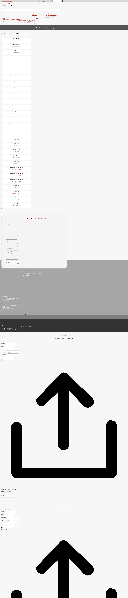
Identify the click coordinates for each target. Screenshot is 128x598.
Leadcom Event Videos (32, 20)
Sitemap (15, 330)
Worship (10, 22)
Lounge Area (55, 23)
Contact (7, 24)
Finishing (30, 21)
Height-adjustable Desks (50, 15)
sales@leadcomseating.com (7, 1)
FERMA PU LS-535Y (16, 95)
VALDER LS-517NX (16, 205)
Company (4, 18)
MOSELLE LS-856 (16, 157)
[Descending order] (13, 34)
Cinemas (18, 11)
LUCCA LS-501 (16, 139)
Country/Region (4, 351)
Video (3, 24)
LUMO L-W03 (16, 145)
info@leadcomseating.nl (29, 292)
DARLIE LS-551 (16, 89)
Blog (29, 22)
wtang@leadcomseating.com (8, 292)
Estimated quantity (4, 354)
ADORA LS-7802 (16, 52)
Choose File (13, 489)
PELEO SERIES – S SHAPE (16, 181)
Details (2, 359)
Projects (3, 21)
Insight (37, 18)
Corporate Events (25, 20)
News (19, 19)
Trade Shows (20, 20)
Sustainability (9, 19)
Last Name (3, 345)
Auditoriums (4, 22)
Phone (2, 348)
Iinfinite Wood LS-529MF (16, 113)
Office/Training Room (42, 23)
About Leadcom (4, 19)
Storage (55, 15)
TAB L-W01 (16, 187)
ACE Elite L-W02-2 (16, 40)
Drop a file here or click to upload (6, 489)
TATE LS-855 (16, 199)
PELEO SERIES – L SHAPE (16, 169)
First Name (3, 343)
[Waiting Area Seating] (16, 38)
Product (2, 352)
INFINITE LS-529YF (16, 119)
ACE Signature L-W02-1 (16, 46)
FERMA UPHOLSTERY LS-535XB (16, 107)
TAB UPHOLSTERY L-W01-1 (16, 193)
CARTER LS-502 (16, 77)
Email (2, 346)
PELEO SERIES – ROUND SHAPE (16, 175)
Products (4, 8)
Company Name (4, 349)
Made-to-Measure (15, 19)
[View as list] (25, 36)
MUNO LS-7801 (16, 163)
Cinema (37, 23)
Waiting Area (51, 23)
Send (34, 265)
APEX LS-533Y (16, 71)
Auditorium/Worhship (32, 23)
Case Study (26, 22)
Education (47, 23)
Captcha (2, 493)
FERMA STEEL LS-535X (16, 101)
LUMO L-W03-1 (16, 151)
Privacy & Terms (11, 330)
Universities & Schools (16, 22)
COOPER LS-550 (16, 83)
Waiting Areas (22, 22)
